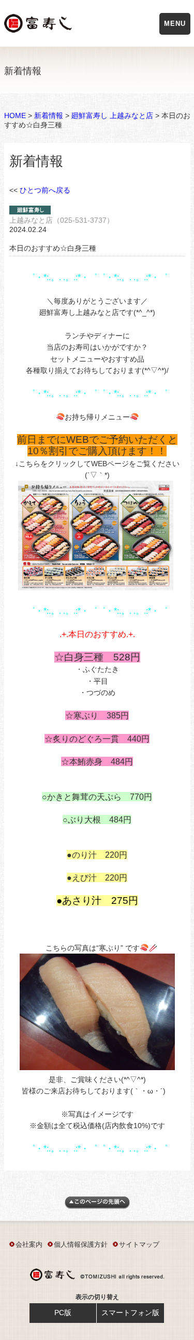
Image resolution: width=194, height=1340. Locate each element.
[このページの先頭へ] (97, 1206)
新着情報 (48, 115)
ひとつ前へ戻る (45, 190)
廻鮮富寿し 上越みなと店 (112, 115)
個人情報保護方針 (81, 1244)
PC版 (62, 1312)
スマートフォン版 (130, 1312)
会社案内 (29, 1244)
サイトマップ (139, 1244)
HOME (15, 115)
